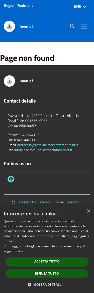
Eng (78, 6)
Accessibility (28, 202)
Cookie (59, 202)
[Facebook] (11, 179)
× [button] (88, 211)
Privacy (45, 202)
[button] (47, 284)
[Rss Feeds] (13, 202)
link (20, 251)
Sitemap (73, 202)
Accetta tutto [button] (47, 261)
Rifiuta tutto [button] (47, 273)
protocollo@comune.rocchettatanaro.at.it (47, 144)
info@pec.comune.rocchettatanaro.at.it (43, 149)
